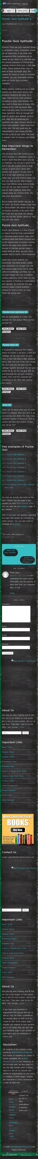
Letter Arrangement (9, 785)
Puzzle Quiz (7, 795)
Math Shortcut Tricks (25, 503)
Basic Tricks (7, 747)
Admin (4, 30)
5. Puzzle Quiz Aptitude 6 (15, 472)
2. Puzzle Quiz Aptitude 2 (15, 459)
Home (3, 15)
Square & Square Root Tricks (14, 771)
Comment (6, 604)
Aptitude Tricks (8, 757)
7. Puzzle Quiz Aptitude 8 (15, 480)
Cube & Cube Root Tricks (13, 776)
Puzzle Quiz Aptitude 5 (16, 18)
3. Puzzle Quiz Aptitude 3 (15, 463)
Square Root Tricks (12, 1133)
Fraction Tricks (8, 781)
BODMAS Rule (8, 766)
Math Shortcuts (11, 15)
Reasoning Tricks (9, 761)
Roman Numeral (8, 790)
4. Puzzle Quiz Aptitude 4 (15, 467)
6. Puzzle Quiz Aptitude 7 (15, 476)
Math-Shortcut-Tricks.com (22, 1052)
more (22, 727)
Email (5, 635)
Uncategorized (8, 537)
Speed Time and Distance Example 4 (28, 560)
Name (5, 626)
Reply (12, 593)
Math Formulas (8, 800)
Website (5, 644)
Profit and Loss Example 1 (10, 552)
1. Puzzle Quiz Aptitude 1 (15, 454)
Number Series (8, 752)
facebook (24, 506)
